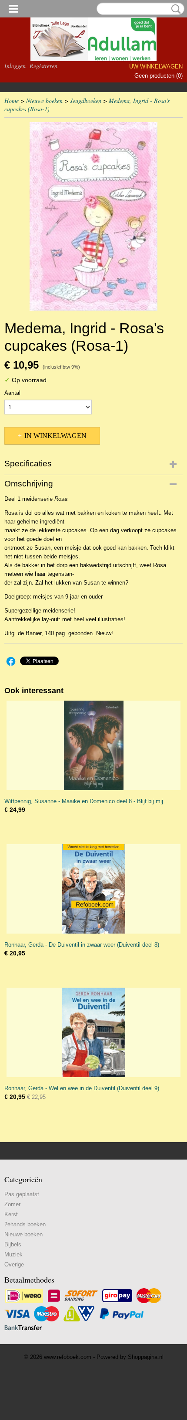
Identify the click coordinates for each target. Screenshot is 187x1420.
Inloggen (15, 66)
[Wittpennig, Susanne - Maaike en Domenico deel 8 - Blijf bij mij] (93, 745)
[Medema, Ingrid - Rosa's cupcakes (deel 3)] (93, 216)
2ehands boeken (25, 1224)
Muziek (13, 1254)
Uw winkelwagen (156, 66)
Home (11, 100)
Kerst (11, 1214)
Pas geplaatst (21, 1194)
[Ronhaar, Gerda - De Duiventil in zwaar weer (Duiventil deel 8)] (93, 889)
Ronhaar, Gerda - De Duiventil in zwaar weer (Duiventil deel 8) (81, 944)
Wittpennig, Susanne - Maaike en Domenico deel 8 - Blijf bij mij (83, 801)
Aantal (12, 393)
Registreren (43, 66)
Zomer (12, 1204)
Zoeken (174, 9)
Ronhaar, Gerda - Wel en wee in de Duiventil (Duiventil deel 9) (81, 1088)
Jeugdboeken (85, 100)
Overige (14, 1264)
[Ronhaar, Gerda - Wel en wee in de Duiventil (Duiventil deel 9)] (93, 1032)
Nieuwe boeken (44, 100)
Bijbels (12, 1244)
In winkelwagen (55, 435)
